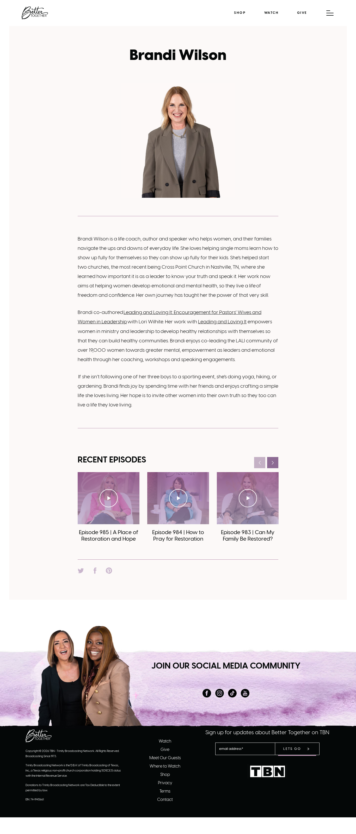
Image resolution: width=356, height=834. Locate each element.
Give (302, 13)
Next (272, 462)
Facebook (206, 693)
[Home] (35, 13)
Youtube (245, 693)
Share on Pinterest (109, 570)
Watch (271, 13)
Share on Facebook (95, 570)
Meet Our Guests (165, 758)
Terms (164, 791)
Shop (240, 13)
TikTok (232, 693)
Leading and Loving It (222, 322)
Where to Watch (165, 766)
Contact (165, 800)
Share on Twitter (81, 570)
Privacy (165, 783)
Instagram (219, 693)
